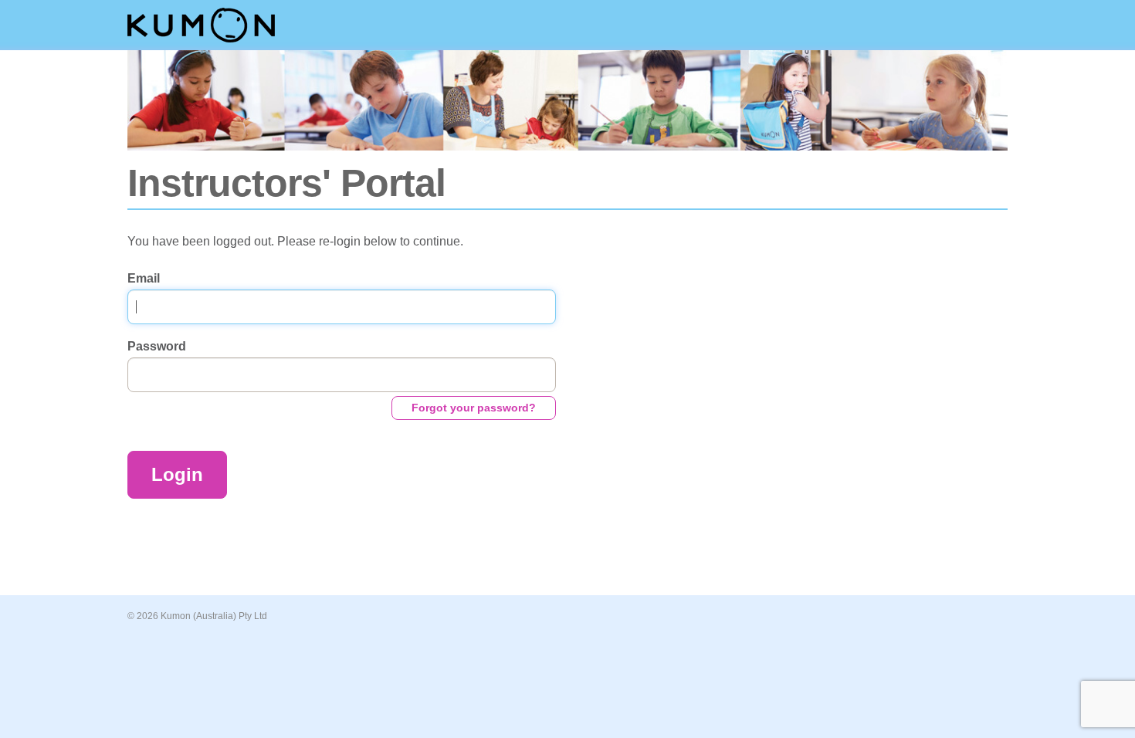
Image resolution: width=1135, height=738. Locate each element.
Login (177, 474)
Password (156, 346)
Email (143, 278)
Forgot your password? (474, 407)
